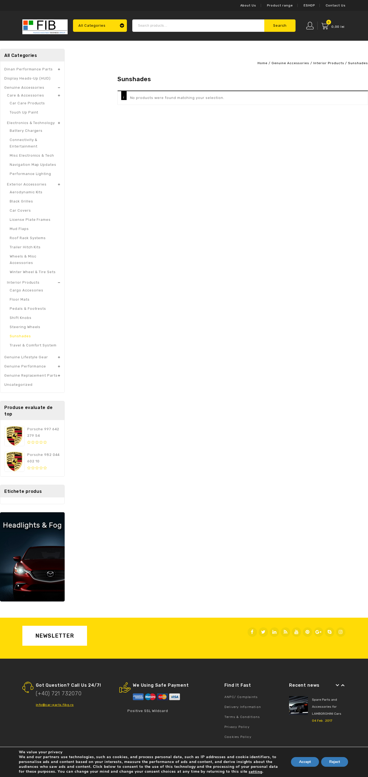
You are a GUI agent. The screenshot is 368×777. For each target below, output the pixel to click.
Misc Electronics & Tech (32, 155)
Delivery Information (242, 707)
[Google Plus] (318, 632)
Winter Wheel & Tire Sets (33, 272)
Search (280, 25)
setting (255, 771)
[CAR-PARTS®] (45, 26)
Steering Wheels (25, 327)
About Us (248, 5)
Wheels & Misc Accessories (23, 259)
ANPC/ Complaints (241, 697)
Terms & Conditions (242, 717)
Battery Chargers (26, 131)
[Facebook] (252, 632)
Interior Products (328, 63)
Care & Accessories (25, 95)
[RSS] (285, 632)
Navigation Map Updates (33, 165)
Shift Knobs (21, 318)
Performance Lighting (30, 174)
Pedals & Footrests (28, 309)
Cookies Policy (237, 737)
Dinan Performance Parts (28, 69)
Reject (334, 762)
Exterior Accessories (27, 184)
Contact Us (336, 5)
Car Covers (20, 210)
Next (343, 685)
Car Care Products (27, 103)
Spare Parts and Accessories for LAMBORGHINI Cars (326, 707)
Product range (280, 5)
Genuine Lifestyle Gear (26, 357)
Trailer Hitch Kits (25, 247)
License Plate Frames (30, 220)
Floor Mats (20, 299)
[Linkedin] (274, 632)
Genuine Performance (25, 366)
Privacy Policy (236, 727)
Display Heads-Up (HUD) (27, 78)
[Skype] (329, 632)
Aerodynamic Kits (26, 192)
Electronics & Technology (31, 123)
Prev (337, 685)
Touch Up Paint (24, 112)
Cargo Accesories (26, 290)
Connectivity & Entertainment (23, 143)
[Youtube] (296, 632)
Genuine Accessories (290, 63)
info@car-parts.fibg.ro (55, 705)
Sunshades (20, 336)
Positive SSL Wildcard (147, 711)
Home (263, 63)
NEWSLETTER (54, 635)
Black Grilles (21, 201)
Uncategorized (18, 385)
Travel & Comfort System (33, 345)
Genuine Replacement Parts (31, 375)
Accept (305, 762)
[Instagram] (340, 632)
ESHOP (309, 5)
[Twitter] (263, 632)
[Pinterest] (307, 632)
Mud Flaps (19, 229)
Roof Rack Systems (28, 238)
